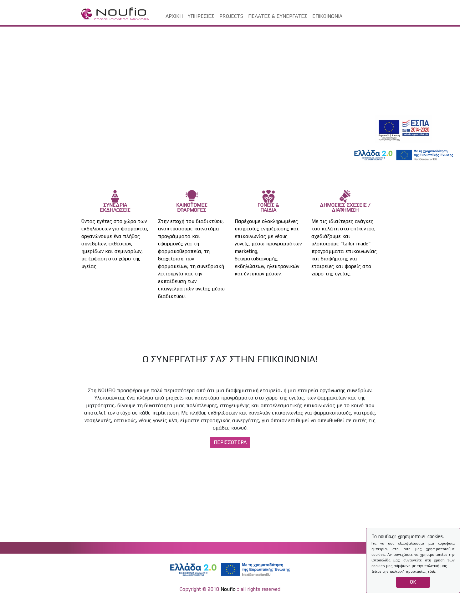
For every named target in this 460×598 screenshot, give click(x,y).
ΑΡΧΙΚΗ (174, 16)
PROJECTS (231, 16)
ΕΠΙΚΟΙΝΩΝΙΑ (327, 16)
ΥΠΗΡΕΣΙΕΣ (201, 16)
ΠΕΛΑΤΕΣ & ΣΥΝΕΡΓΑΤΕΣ (277, 16)
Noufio (228, 589)
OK (413, 582)
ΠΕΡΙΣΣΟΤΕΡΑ (230, 442)
